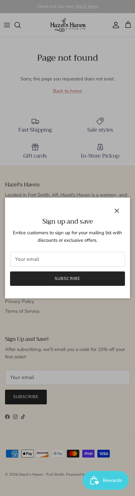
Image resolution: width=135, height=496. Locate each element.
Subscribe (67, 278)
